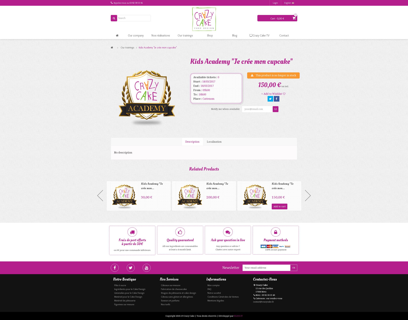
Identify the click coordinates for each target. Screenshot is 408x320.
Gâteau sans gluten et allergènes (177, 296)
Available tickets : (205, 77)
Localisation (214, 141)
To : (195, 94)
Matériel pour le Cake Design (128, 296)
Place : (197, 98)
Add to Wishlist (273, 94)
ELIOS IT (238, 315)
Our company (136, 35)
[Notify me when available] (275, 109)
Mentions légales (216, 300)
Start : (197, 81)
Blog (234, 35)
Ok (293, 267)
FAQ (209, 289)
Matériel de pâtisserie (124, 300)
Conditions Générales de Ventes (223, 296)
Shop (210, 35)
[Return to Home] (113, 47)
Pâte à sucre (120, 285)
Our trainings (185, 35)
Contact (284, 35)
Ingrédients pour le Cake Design (129, 289)
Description (192, 141)
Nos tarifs (165, 304)
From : (197, 90)
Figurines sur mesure (124, 304)
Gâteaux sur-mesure (170, 285)
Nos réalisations (160, 35)
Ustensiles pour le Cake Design (129, 293)
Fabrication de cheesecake (174, 289)
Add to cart (279, 206)
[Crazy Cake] (204, 19)
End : (196, 86)
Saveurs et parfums (170, 300)
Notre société (214, 293)
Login (275, 2)
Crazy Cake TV (261, 35)
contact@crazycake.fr (263, 301)
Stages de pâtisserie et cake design (178, 293)
